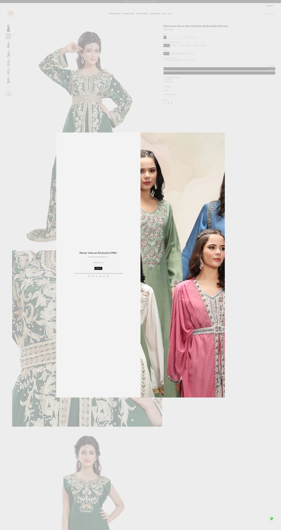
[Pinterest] (100, 276)
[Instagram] (93, 276)
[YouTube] (104, 276)
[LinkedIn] (107, 276)
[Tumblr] (96, 276)
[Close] (222, 135)
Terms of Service (115, 273)
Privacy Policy (104, 273)
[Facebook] (89, 276)
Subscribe (98, 268)
